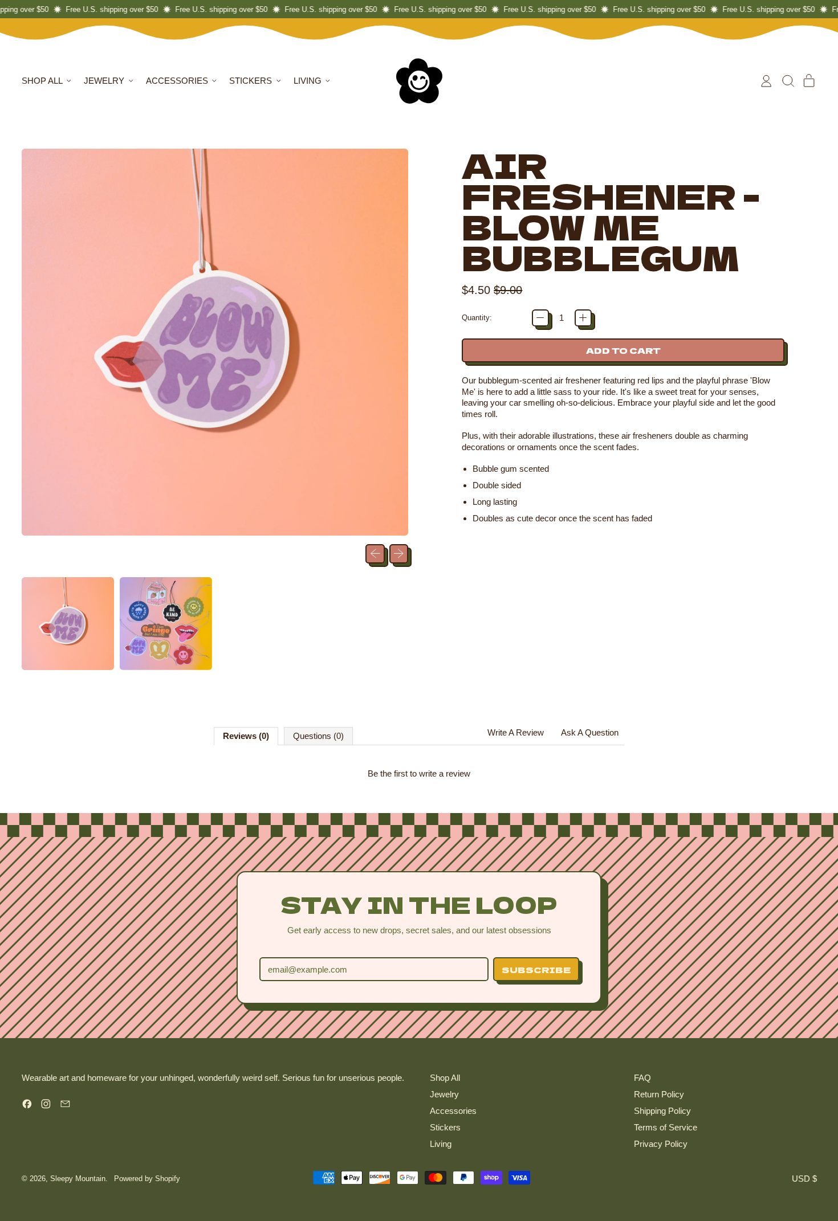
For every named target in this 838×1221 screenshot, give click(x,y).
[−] (540, 317)
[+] (583, 317)
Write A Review (515, 732)
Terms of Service (665, 1127)
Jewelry (444, 1094)
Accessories (453, 1111)
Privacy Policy (661, 1144)
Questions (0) (318, 736)
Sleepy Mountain (77, 1178)
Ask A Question (590, 732)
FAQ (642, 1078)
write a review (444, 773)
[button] (787, 80)
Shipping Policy (662, 1111)
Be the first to (419, 773)
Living (440, 1144)
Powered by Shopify (147, 1178)
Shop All (445, 1078)
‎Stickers (445, 1127)
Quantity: (477, 317)
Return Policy (659, 1094)
